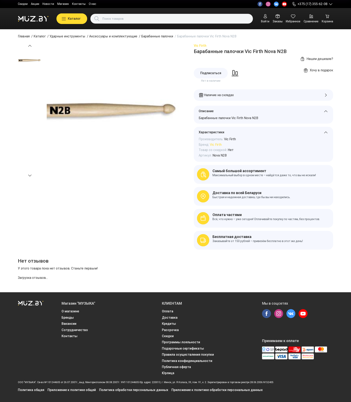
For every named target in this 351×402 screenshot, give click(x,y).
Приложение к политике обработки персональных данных (217, 390)
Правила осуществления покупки (188, 354)
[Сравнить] (235, 73)
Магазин (63, 3)
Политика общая (31, 390)
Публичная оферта (176, 367)
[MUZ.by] (33, 18)
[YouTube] (284, 4)
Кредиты (169, 324)
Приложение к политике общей (72, 390)
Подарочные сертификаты (183, 348)
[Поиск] (97, 18)
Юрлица (168, 373)
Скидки (23, 3)
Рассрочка (170, 330)
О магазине (70, 311)
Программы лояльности (181, 342)
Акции (35, 3)
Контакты (79, 3)
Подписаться (210, 73)
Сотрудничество (75, 330)
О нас (92, 3)
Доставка (170, 317)
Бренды (68, 317)
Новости (48, 3)
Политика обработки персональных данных (133, 390)
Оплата (167, 311)
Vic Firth (200, 46)
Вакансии (69, 324)
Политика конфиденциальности (187, 361)
